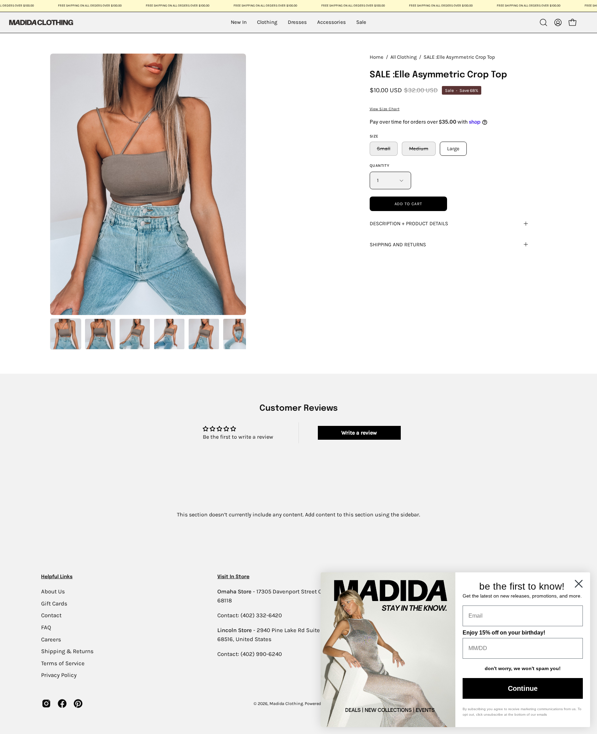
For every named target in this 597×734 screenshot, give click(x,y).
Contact (51, 615)
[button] (543, 22)
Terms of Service (63, 663)
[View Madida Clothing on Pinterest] (78, 703)
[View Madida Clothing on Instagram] (46, 703)
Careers (51, 639)
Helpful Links (57, 576)
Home (376, 57)
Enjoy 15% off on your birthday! (504, 633)
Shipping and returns (398, 244)
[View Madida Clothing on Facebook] (62, 703)
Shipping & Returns (67, 651)
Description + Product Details (409, 223)
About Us (53, 591)
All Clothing (403, 57)
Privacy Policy (59, 675)
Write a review (359, 432)
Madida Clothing (286, 703)
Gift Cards (54, 603)
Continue (523, 688)
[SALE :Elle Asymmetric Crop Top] (65, 334)
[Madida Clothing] (41, 22)
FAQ (46, 627)
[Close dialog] (578, 583)
